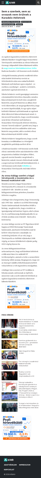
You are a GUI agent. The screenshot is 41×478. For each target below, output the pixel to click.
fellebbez (26, 166)
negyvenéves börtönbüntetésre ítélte (20, 68)
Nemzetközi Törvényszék (11, 22)
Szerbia (19, 24)
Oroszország (26, 22)
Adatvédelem (10, 465)
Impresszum (24, 465)
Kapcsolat (9, 470)
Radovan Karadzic (8, 24)
